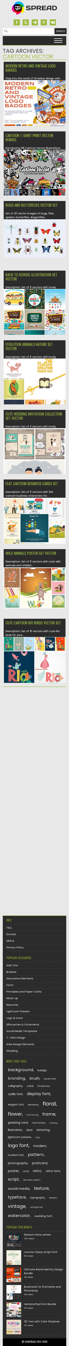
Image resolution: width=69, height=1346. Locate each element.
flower (15, 1114)
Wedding (12, 1051)
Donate (11, 934)
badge (42, 1070)
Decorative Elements (19, 978)
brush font (50, 1078)
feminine (33, 1104)
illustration (15, 1130)
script (13, 1179)
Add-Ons (12, 965)
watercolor (19, 1215)
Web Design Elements (20, 1044)
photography (18, 1163)
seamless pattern (31, 1180)
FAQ (9, 928)
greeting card (18, 1123)
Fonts (9, 985)
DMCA (10, 941)
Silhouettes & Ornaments (22, 1024)
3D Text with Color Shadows (42, 1321)
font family (32, 1114)
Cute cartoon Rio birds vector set (33, 622)
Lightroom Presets (18, 1011)
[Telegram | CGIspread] (35, 22)
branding (16, 1078)
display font (38, 1093)
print (26, 1171)
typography (37, 1197)
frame (48, 1114)
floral (49, 1103)
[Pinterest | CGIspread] (44, 22)
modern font (16, 1155)
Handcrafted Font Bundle (40, 1304)
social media (18, 1188)
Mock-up (12, 998)
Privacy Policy (15, 947)
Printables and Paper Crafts (24, 992)
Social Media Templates (21, 1031)
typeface (17, 1197)
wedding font (43, 1216)
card (30, 1086)
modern (39, 1146)
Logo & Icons (14, 1018)
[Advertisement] (34, 726)
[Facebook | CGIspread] (17, 22)
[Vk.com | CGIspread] (53, 22)
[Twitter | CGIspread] (26, 22)
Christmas (43, 1086)
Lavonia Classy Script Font (40, 1252)
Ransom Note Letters (37, 1235)
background (20, 1070)
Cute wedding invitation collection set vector (34, 416)
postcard (39, 1163)
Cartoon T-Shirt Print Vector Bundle (29, 137)
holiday (53, 1122)
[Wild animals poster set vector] (35, 607)
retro (37, 1171)
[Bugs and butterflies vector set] (35, 256)
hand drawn (38, 1122)
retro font (53, 1171)
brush (35, 1078)
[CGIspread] (34, 15)
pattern (36, 1154)
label (29, 1130)
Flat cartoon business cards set (32, 483)
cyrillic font (15, 1094)
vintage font (36, 1207)
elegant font (16, 1104)
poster (13, 1171)
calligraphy (15, 1086)
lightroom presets (19, 1137)
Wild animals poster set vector (31, 553)
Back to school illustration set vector (31, 277)
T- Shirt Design (15, 1038)
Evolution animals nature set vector (29, 346)
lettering (43, 1130)
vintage (17, 1206)
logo (37, 1137)
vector (53, 1197)
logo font (18, 1145)
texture (41, 1188)
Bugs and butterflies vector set (32, 205)
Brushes (11, 972)
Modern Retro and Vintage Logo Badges (31, 68)
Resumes (12, 1005)
